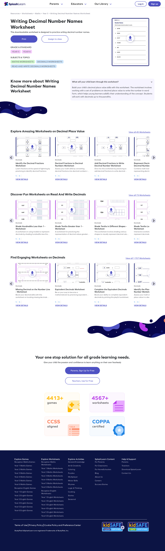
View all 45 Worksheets (139, 132)
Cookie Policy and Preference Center (62, 525)
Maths (38, 13)
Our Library (101, 3)
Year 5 (45, 13)
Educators (77, 3)
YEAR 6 (27, 51)
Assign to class (55, 39)
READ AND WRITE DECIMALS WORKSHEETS (33, 66)
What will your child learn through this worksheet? (95, 82)
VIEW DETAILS (22, 179)
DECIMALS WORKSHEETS (49, 61)
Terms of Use (21, 525)
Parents (54, 3)
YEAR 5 (15, 51)
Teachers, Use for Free (82, 381)
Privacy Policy (36, 525)
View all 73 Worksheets (139, 195)
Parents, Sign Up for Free (82, 370)
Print (24, 39)
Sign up (154, 4)
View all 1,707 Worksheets (138, 258)
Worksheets (27, 13)
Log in (141, 4)
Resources (15, 13)
